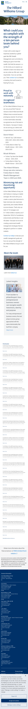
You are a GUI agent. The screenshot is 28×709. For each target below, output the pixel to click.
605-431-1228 (6, 598)
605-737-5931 (7, 626)
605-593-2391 (6, 613)
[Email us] (1, 580)
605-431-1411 (6, 589)
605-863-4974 (6, 657)
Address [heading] (3, 671)
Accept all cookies (14, 701)
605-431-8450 (7, 663)
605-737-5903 (7, 641)
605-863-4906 (6, 650)
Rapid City (3, 673)
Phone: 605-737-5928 (5, 577)
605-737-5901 (7, 596)
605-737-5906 (7, 604)
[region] (14, 691)
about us (14, 273)
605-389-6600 (6, 620)
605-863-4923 (6, 642)
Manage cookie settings (14, 705)
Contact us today (9, 236)
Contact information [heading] (6, 573)
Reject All (14, 696)
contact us (13, 77)
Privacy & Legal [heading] (19, 671)
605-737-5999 (7, 611)
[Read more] (5, 351)
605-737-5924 (7, 619)
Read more (9, 330)
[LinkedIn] (3, 590)
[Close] (25, 675)
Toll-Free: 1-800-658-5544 (6, 578)
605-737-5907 (7, 656)
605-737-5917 (7, 648)
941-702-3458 (6, 627)
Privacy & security (18, 673)
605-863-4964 (6, 635)
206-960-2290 (6, 605)
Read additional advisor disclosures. (9, 538)
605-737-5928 (7, 587)
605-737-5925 (7, 634)
